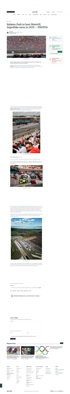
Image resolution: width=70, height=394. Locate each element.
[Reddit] (61, 391)
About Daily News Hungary (9, 369)
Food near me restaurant (30, 371)
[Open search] (57, 11)
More (48, 14)
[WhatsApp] (58, 391)
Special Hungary (35, 14)
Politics (14, 14)
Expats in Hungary (29, 377)
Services (45, 14)
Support (8, 378)
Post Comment (13, 338)
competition (14, 290)
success (30, 290)
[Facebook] (52, 391)
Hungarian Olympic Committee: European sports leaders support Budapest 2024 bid (42, 356)
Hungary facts (28, 378)
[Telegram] (59, 391)
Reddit (37, 372)
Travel (23, 14)
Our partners (9, 375)
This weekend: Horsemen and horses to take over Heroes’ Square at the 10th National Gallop (13, 356)
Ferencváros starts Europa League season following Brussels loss (56, 347)
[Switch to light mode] (59, 11)
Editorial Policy (48, 371)
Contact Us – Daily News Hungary (10, 371)
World (41, 14)
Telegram (37, 371)
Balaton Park (12, 65)
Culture (30, 14)
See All (62, 343)
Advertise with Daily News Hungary (49, 373)
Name (11, 332)
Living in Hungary (54, 14)
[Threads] (62, 391)
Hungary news (19, 368)
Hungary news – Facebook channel (39, 378)
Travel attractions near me (29, 373)
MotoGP (21, 290)
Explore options (54, 40)
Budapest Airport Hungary (29, 380)
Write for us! (8, 377)
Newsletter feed (38, 368)
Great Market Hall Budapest (29, 382)
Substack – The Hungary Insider (39, 376)
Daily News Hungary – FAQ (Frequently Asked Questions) (10, 374)
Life (26, 14)
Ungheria (18, 381)
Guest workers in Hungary (28, 375)
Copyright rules (48, 368)
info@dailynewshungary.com (59, 369)
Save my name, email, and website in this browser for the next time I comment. (23, 336)
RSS (36, 374)
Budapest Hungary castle (30, 384)
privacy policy (56, 53)
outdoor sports (25, 290)
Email (28, 332)
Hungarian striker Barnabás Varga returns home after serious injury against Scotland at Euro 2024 (27, 356)
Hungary (18, 290)
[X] (55, 391)
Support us (53, 62)
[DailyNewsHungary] (35, 12)
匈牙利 (17, 382)
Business (18, 14)
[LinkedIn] (51, 391)
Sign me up (59, 51)
